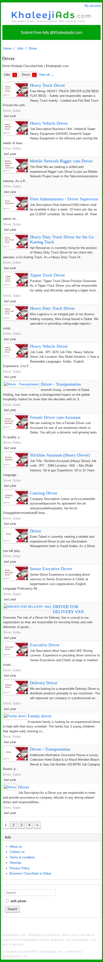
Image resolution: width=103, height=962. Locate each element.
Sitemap (15, 862)
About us (16, 846)
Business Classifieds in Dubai (30, 873)
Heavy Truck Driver (47, 85)
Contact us (17, 852)
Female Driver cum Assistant (55, 417)
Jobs (20, 48)
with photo (18, 901)
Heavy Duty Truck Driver (52, 308)
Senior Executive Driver (51, 568)
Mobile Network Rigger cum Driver (61, 161)
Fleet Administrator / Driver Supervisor (64, 199)
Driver (33, 48)
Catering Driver (43, 493)
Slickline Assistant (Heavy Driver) (60, 455)
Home (7, 48)
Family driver (40, 716)
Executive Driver (45, 644)
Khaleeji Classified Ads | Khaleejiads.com (34, 951)
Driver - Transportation (61, 384)
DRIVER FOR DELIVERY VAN (68, 609)
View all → (46, 74)
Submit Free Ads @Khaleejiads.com (51, 33)
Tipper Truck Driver (47, 275)
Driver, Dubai (12, 110)
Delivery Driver (43, 682)
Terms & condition (22, 857)
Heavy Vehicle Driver (49, 123)
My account (93, 5)
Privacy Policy (20, 868)
